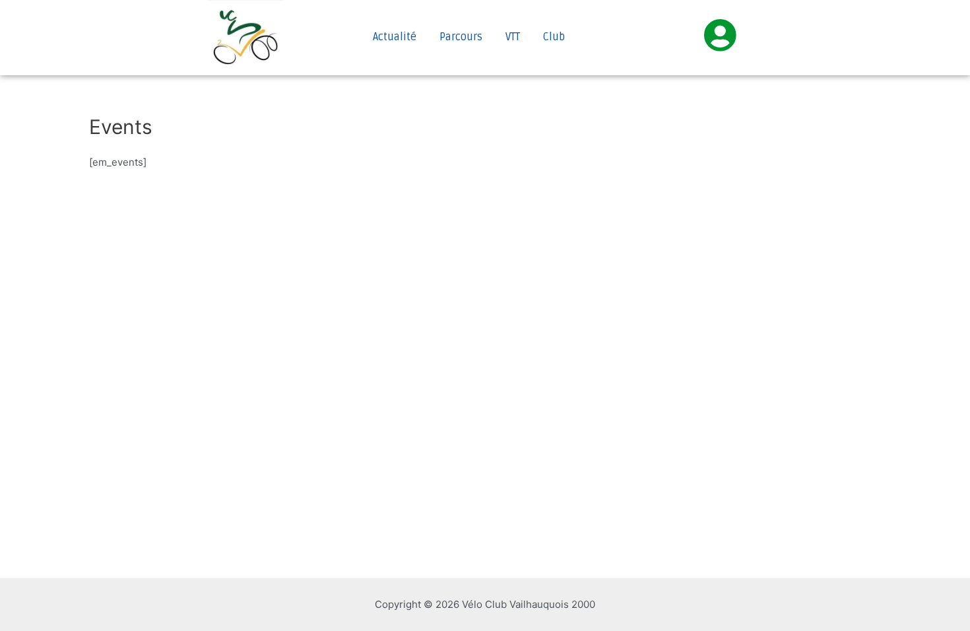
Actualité (394, 37)
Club (554, 37)
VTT (512, 37)
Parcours (460, 37)
